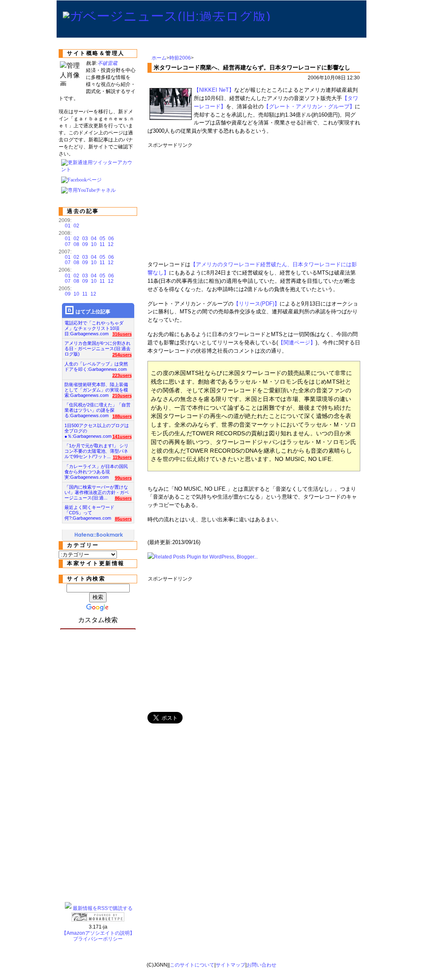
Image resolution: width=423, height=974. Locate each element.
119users (122, 457)
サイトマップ (230, 965)
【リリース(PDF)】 (256, 304)
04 (94, 238)
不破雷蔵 (107, 63)
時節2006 (180, 58)
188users (122, 416)
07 (68, 244)
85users (123, 518)
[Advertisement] (298, 201)
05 (102, 238)
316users (122, 334)
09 (85, 244)
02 (76, 226)
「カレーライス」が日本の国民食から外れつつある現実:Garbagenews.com (96, 469)
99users (123, 477)
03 (85, 238)
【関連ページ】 (297, 342)
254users (122, 354)
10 (94, 244)
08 (76, 244)
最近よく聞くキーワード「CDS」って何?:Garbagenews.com (89, 510)
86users (123, 498)
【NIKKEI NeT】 (214, 90)
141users (122, 436)
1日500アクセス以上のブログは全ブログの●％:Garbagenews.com (96, 428)
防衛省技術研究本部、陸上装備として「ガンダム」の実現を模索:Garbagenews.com (96, 387)
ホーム (159, 58)
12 (111, 244)
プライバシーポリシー (98, 939)
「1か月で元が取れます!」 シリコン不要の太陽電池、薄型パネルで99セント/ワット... (96, 448)
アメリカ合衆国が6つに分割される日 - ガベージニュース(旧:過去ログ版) (97, 346)
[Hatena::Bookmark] (99, 535)
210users (122, 395)
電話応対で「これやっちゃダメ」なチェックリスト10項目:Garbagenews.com (94, 326)
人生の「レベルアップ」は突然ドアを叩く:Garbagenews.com (96, 366)
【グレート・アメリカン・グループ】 (309, 106)
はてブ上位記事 (93, 312)
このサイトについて (192, 965)
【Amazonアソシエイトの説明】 (98, 933)
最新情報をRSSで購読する (103, 908)
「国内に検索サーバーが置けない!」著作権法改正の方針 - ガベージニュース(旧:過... (96, 490)
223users (122, 375)
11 (102, 244)
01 (68, 226)
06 (111, 238)
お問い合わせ (261, 965)
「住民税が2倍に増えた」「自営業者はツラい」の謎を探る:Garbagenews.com (97, 407)
